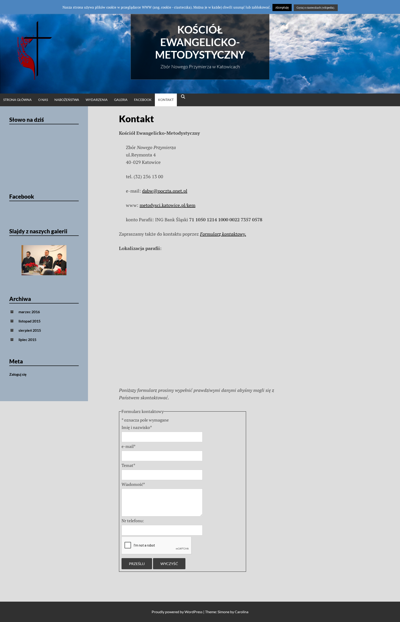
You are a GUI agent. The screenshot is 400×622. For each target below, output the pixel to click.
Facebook (143, 100)
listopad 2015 (30, 321)
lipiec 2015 (27, 339)
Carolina (241, 611)
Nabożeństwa (66, 100)
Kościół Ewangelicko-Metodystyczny (200, 42)
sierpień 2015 (30, 330)
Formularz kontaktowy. (223, 234)
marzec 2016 (29, 311)
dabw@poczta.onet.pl (164, 191)
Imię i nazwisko (137, 427)
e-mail (128, 446)
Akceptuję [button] (282, 7)
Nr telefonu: (133, 520)
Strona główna (17, 100)
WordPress (193, 611)
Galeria (121, 100)
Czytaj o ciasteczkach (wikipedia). (316, 7)
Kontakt (166, 100)
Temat (128, 465)
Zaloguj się (18, 374)
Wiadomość (133, 484)
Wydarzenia (97, 100)
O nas (43, 100)
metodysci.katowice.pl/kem (167, 205)
